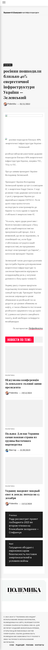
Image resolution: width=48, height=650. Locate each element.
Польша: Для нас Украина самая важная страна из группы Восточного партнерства (22, 439)
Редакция (20, 645)
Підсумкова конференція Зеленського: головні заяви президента (23, 383)
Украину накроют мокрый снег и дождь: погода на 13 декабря (22, 494)
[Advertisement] (24, 40)
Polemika (11, 103)
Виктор (12, 450)
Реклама (29, 645)
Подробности (36, 328)
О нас (12, 645)
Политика (8, 65)
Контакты (39, 645)
